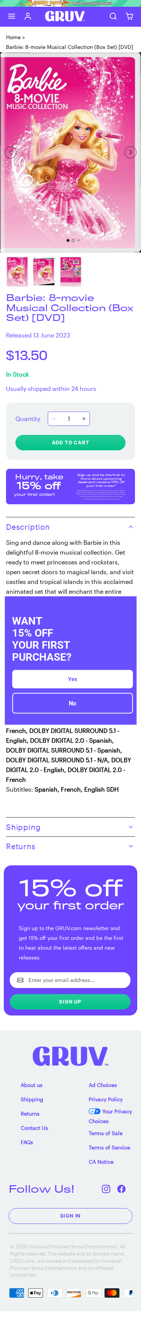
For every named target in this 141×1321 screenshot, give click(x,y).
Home (13, 37)
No (72, 703)
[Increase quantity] (84, 419)
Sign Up (70, 1002)
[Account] (28, 16)
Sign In (70, 1216)
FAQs (27, 1142)
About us (31, 1085)
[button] (12, 16)
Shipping (32, 1099)
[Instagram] (106, 1188)
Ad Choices (103, 1085)
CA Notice (101, 1161)
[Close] (127, 605)
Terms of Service (109, 1147)
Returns (30, 1113)
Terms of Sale (106, 1133)
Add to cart (70, 442)
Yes (72, 679)
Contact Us (34, 1128)
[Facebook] (121, 1188)
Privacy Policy (106, 1099)
